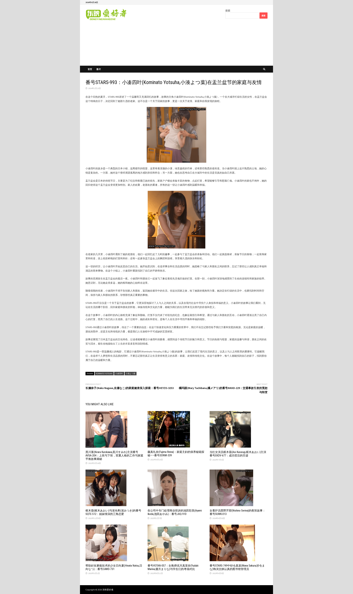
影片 (99, 69)
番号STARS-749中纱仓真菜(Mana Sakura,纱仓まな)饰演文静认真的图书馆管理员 (237, 567)
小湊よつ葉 (130, 373)
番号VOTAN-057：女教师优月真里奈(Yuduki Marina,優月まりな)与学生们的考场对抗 (173, 567)
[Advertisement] (176, 45)
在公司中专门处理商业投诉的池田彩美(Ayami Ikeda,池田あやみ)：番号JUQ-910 (175, 512)
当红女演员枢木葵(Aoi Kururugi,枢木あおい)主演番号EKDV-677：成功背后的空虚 (238, 453)
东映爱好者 (107, 589)
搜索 (227, 10)
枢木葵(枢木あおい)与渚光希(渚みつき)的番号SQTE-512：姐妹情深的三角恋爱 (113, 512)
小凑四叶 (119, 373)
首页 (90, 69)
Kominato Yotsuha (104, 373)
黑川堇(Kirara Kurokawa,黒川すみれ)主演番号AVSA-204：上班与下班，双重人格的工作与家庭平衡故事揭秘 (114, 455)
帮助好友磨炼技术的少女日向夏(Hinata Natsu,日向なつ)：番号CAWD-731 (113, 567)
